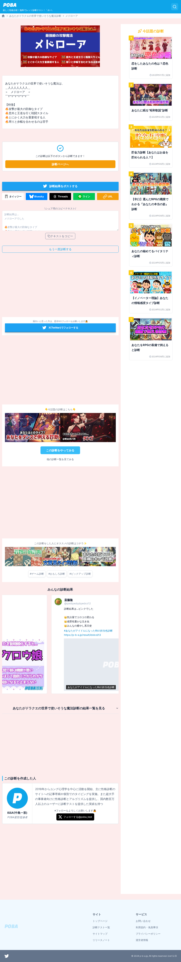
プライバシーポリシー (148, 933)
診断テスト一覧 (101, 927)
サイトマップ (100, 933)
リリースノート (101, 940)
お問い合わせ (143, 920)
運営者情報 (142, 940)
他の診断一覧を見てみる (60, 459)
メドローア (71, 15)
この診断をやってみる (60, 450)
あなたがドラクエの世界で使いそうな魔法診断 (35, 15)
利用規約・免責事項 (147, 927)
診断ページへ (60, 164)
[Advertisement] (60, 286)
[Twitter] (6, 956)
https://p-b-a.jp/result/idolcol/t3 (33, 634)
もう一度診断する (60, 249)
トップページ (100, 920)
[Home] (3, 16)
